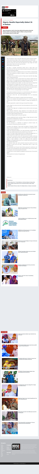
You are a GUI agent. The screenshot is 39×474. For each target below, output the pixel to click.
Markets (8, 454)
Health (2, 453)
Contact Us (8, 448)
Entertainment (3, 450)
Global (2, 446)
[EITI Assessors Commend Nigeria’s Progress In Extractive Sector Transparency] (10, 240)
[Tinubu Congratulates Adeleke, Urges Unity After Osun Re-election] (10, 333)
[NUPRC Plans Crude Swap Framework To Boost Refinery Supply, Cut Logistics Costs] (10, 207)
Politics (2, 449)
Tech (1, 452)
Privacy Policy (8, 449)
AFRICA (5, 27)
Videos (2, 454)
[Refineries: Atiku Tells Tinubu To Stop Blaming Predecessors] (10, 275)
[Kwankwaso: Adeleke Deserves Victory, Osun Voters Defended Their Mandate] (10, 264)
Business (2, 448)
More (1, 456)
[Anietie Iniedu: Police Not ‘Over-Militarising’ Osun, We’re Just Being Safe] (10, 411)
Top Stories (4, 332)
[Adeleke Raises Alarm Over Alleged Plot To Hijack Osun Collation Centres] (10, 384)
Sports (2, 451)
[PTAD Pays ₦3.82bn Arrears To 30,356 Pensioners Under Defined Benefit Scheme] (10, 218)
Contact (2, 455)
